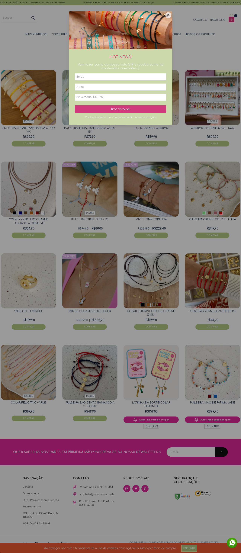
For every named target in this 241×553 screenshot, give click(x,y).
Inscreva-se (120, 109)
